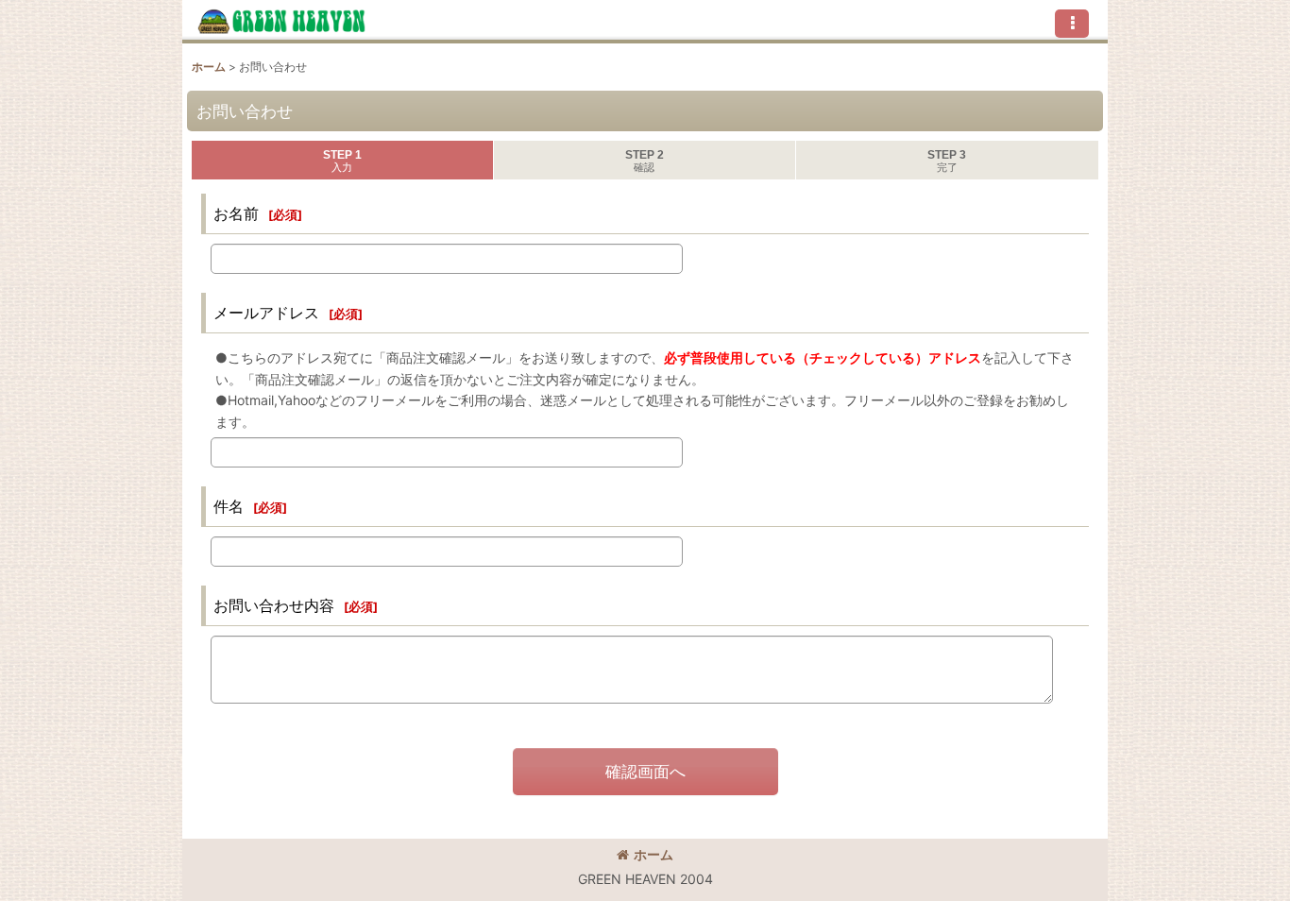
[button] (1072, 23)
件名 (228, 506)
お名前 (236, 213)
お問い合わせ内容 (273, 605)
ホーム (653, 854)
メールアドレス (266, 312)
